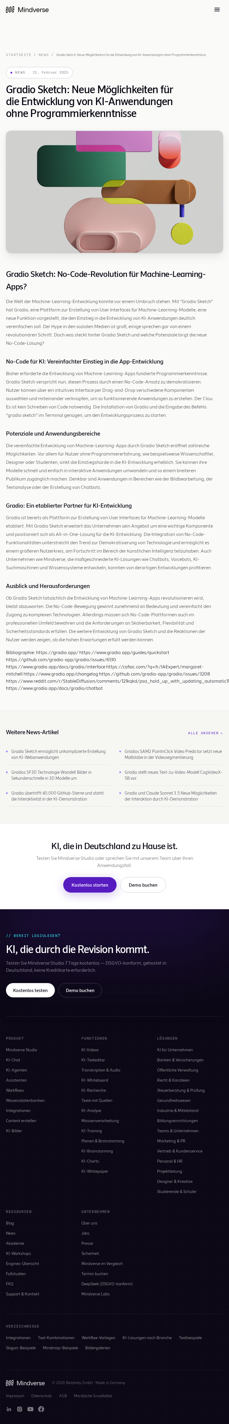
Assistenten (16, 1080)
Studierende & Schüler (176, 1191)
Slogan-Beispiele (21, 1347)
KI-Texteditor (93, 1059)
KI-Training (91, 1130)
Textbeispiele (190, 1337)
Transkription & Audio (100, 1069)
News (44, 55)
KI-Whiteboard (94, 1080)
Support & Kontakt (22, 1293)
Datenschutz (41, 1395)
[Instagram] (20, 1409)
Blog (10, 1222)
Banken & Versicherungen (180, 1059)
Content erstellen (21, 1120)
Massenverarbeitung (100, 1120)
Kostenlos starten (90, 885)
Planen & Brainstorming (102, 1140)
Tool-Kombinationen (56, 1337)
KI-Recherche (93, 1090)
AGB (63, 1395)
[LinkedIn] (9, 1409)
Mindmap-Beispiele (60, 1347)
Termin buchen (94, 1273)
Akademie (15, 1243)
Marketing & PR (171, 1140)
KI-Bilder (14, 1130)
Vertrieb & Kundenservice (179, 1150)
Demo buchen (143, 885)
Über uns (89, 1222)
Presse (87, 1243)
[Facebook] (41, 1409)
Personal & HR (169, 1160)
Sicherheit (90, 1253)
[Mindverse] (27, 9)
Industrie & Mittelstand (178, 1110)
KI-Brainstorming (97, 1150)
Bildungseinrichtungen (177, 1120)
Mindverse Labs (95, 1293)
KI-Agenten (16, 1069)
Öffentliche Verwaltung (177, 1069)
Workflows (15, 1090)
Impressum (15, 1395)
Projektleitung (169, 1171)
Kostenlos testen (30, 990)
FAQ (9, 1283)
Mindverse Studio (21, 1049)
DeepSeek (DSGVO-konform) (107, 1283)
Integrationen (18, 1110)
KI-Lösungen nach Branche (147, 1337)
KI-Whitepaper (94, 1171)
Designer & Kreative (175, 1181)
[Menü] (217, 9)
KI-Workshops (18, 1253)
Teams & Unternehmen (178, 1130)
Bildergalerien (97, 1347)
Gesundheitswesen (174, 1100)
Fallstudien (16, 1273)
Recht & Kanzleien (173, 1080)
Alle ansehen (205, 733)
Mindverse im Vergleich (102, 1263)
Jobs (85, 1233)
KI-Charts (90, 1160)
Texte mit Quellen (96, 1100)
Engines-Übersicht (22, 1263)
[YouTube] (30, 1409)
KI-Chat (13, 1059)
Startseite (18, 55)
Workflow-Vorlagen (98, 1337)
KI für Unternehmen (175, 1049)
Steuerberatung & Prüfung (181, 1090)
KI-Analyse (91, 1110)
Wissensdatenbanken (25, 1100)
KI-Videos (90, 1049)
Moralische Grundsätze (93, 1395)
